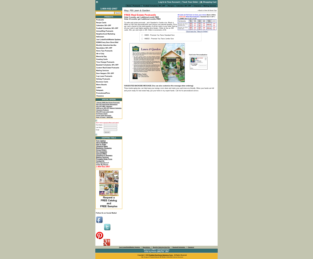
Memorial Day (101, 56)
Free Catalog (101, 141)
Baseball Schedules (179, 247)
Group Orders (101, 150)
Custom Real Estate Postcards (107, 68)
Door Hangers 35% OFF (105, 73)
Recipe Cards (101, 23)
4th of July (100, 54)
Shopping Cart (209, 2)
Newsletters (147, 247)
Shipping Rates (102, 146)
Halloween (100, 37)
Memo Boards (101, 85)
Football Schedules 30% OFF (154, 6)
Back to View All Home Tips (208, 10)
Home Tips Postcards (104, 51)
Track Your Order (190, 2)
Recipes (171, 6)
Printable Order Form (104, 159)
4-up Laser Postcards (104, 76)
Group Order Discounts (103, 115)
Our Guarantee (101, 152)
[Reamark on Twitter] (108, 231)
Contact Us (100, 161)
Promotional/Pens (103, 93)
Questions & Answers (104, 155)
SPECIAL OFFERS (109, 100)
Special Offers (101, 154)
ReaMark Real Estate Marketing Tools (161, 255)
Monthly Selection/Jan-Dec (106, 45)
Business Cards (102, 82)
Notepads (99, 90)
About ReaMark (102, 143)
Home (129, 6)
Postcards (136, 6)
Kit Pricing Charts (101, 113)
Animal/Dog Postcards (104, 31)
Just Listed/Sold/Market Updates (108, 39)
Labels (98, 87)
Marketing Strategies (104, 148)
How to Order (101, 144)
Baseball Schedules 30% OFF (107, 65)
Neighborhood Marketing (105, 34)
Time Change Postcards (105, 62)
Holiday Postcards (103, 79)
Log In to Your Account (169, 2)
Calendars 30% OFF (183, 6)
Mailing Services (209, 6)
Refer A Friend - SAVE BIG (104, 117)
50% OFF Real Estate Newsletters (106, 104)
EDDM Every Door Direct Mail (107, 42)
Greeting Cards (102, 59)
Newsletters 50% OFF (104, 48)
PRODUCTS (108, 17)
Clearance (197, 6)
